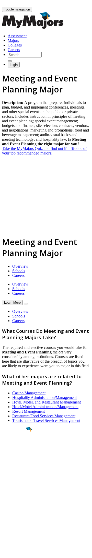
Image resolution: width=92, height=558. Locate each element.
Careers (14, 50)
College (15, 457)
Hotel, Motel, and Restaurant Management (46, 402)
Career (15, 469)
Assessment (17, 36)
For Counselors (14, 503)
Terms (7, 551)
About (8, 488)
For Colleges (12, 507)
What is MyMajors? (18, 498)
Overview (20, 266)
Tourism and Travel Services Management (46, 420)
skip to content (79, 4)
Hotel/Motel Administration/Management (45, 407)
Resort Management (28, 411)
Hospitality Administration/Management (44, 397)
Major (14, 446)
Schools (18, 271)
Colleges (15, 45)
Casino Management (28, 393)
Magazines (10, 512)
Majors (13, 40)
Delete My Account (18, 516)
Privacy (21, 551)
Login (14, 65)
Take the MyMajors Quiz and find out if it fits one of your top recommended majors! (44, 150)
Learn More (12, 302)
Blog (6, 521)
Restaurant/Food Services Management (43, 416)
